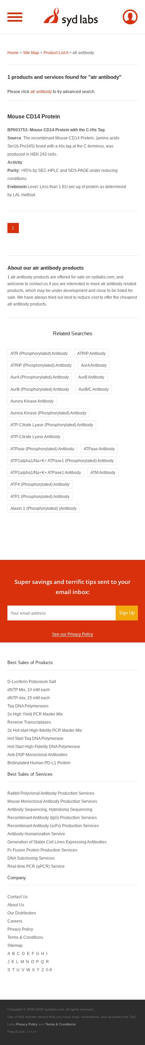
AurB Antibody (91, 377)
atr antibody (41, 91)
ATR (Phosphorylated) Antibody (39, 353)
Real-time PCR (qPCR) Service (36, 866)
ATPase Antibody (99, 449)
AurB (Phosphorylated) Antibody (39, 389)
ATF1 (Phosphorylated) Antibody (39, 496)
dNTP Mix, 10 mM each (28, 689)
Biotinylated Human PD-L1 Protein (38, 762)
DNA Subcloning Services (31, 858)
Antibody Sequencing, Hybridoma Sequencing (49, 809)
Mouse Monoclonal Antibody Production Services (52, 801)
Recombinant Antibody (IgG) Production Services (52, 817)
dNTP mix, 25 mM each (28, 698)
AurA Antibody (94, 365)
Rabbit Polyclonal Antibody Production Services (50, 793)
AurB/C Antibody (94, 389)
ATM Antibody (102, 472)
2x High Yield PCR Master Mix (35, 714)
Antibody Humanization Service (36, 834)
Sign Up (127, 612)
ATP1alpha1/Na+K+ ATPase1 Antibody (45, 472)
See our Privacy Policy (72, 634)
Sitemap (15, 945)
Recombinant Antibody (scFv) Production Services (53, 825)
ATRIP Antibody (91, 353)
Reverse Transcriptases (29, 722)
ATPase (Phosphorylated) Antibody (42, 449)
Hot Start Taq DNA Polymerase (35, 738)
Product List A (56, 52)
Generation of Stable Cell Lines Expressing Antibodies (57, 842)
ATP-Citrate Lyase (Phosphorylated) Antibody (51, 425)
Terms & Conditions (25, 937)
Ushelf (31, 1031)
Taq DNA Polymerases (28, 706)
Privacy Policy (20, 929)
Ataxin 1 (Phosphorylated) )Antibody (43, 508)
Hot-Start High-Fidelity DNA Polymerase (43, 746)
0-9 (49, 970)
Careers (14, 921)
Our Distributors (21, 913)
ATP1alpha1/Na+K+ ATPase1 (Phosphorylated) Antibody (62, 460)
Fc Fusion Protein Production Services (42, 850)
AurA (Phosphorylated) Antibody (39, 377)
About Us (15, 905)
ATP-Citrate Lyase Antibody (35, 436)
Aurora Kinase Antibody (32, 401)
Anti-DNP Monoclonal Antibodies (37, 754)
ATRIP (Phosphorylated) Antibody (40, 365)
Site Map (31, 52)
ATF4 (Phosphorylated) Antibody (39, 484)
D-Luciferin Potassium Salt (31, 681)
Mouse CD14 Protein (33, 116)
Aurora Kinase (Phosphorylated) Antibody (48, 413)
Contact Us (17, 896)
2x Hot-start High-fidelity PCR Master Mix (44, 730)
